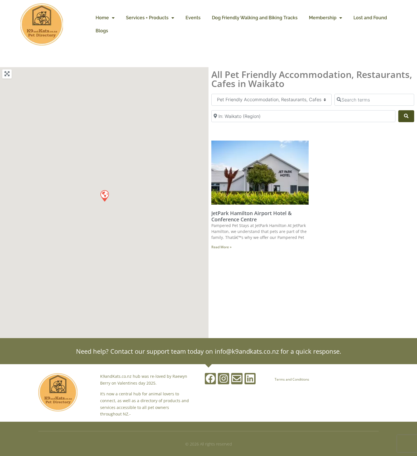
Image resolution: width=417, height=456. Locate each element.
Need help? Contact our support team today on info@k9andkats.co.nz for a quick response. (208, 351)
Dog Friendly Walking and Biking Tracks (255, 17)
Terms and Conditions (292, 379)
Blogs (102, 30)
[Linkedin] (250, 378)
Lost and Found (370, 17)
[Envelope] (237, 378)
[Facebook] (210, 378)
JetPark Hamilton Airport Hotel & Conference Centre (251, 216)
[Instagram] (223, 378)
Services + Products (147, 17)
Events (193, 17)
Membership (322, 17)
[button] (104, 195)
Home (102, 17)
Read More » (221, 247)
